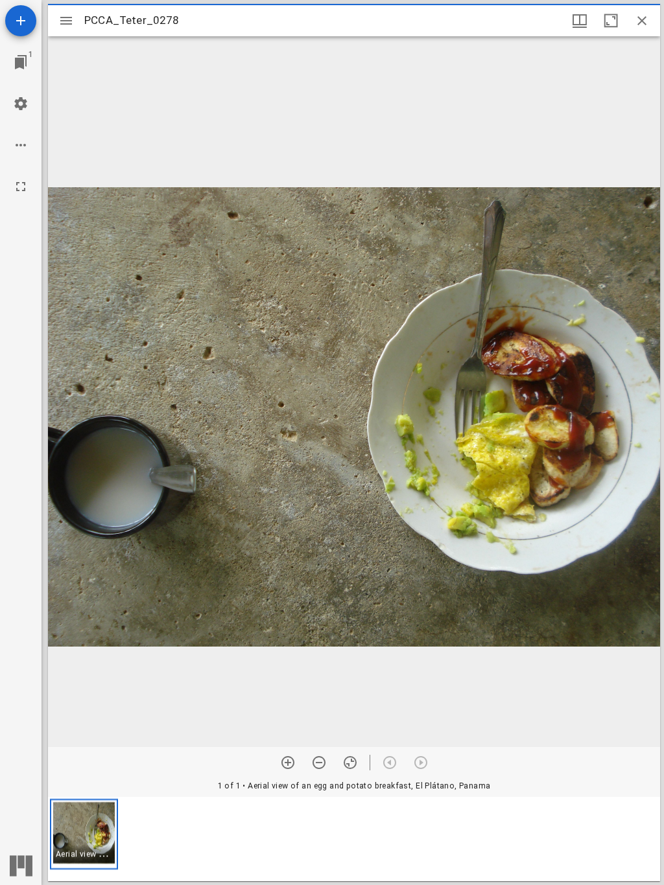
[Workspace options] (20, 145)
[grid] (354, 839)
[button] (84, 834)
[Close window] (642, 20)
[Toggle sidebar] (66, 20)
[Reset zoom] (350, 762)
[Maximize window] (610, 20)
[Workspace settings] (20, 103)
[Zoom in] (287, 762)
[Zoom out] (319, 762)
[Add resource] (20, 20)
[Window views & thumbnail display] (579, 20)
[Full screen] (20, 186)
